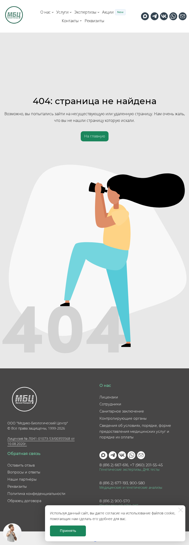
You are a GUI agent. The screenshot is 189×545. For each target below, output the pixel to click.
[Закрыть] (180, 510)
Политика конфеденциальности (36, 493)
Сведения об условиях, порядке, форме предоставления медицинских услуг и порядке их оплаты (135, 431)
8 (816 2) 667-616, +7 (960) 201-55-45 (131, 465)
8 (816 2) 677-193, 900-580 (122, 483)
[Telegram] (154, 16)
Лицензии (108, 397)
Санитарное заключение (121, 411)
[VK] (164, 16)
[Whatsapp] (173, 16)
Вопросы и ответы (23, 472)
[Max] (145, 16)
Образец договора (24, 501)
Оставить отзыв (21, 465)
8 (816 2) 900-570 (114, 501)
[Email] (183, 16)
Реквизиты (17, 486)
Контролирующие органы (123, 418)
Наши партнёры (22, 479)
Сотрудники (110, 404)
